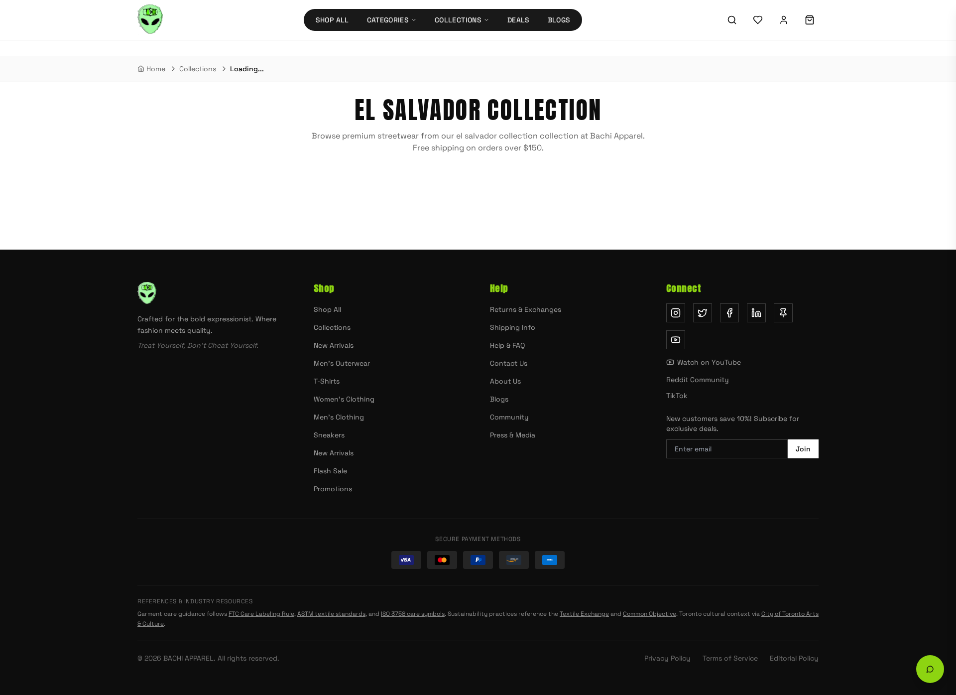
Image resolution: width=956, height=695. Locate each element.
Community (509, 417)
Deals (518, 19)
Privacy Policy (667, 658)
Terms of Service (730, 658)
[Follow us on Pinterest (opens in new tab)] (783, 312)
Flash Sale (330, 470)
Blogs (559, 19)
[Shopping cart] (810, 20)
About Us (505, 381)
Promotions (333, 488)
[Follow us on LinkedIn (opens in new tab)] (756, 312)
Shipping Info (512, 327)
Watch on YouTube (709, 362)
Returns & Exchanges (525, 309)
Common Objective (649, 614)
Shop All (332, 19)
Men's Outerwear (342, 363)
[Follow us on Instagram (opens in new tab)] (675, 312)
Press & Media (512, 434)
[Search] (732, 20)
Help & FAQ (507, 345)
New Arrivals (334, 345)
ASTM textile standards (331, 614)
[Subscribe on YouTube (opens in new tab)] (675, 339)
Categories (388, 19)
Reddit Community (697, 379)
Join (803, 448)
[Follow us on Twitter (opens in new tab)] (702, 312)
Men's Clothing (339, 417)
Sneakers (329, 434)
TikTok (677, 395)
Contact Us (508, 363)
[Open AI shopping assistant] (930, 669)
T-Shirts (327, 381)
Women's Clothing (344, 399)
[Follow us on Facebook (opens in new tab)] (729, 312)
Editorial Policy (794, 658)
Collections (458, 19)
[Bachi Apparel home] (213, 293)
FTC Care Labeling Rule (261, 614)
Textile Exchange (584, 614)
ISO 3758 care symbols (413, 614)
